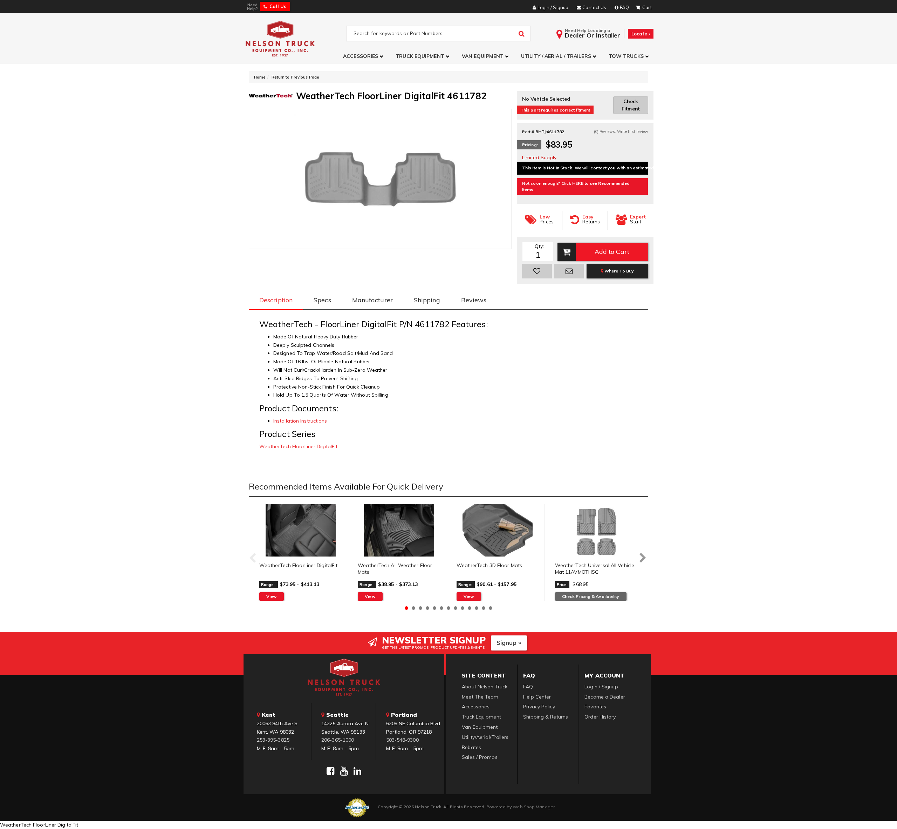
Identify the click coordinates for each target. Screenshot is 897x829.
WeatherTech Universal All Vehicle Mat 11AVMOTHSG (594, 568)
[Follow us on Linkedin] (357, 771)
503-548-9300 (402, 740)
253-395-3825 (273, 740)
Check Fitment (631, 105)
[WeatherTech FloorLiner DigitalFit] (300, 530)
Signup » (509, 642)
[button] (364, 56)
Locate (640, 33)
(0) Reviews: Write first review (621, 131)
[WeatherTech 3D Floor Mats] (498, 530)
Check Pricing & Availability (590, 596)
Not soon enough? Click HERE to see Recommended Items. (576, 186)
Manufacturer (372, 300)
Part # (528, 131)
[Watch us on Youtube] (344, 771)
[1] (537, 271)
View (271, 596)
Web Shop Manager (534, 806)
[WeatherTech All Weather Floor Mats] (399, 530)
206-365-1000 (337, 740)
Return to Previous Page (295, 77)
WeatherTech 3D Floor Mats (489, 565)
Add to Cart (612, 252)
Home (260, 77)
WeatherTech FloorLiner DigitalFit (298, 446)
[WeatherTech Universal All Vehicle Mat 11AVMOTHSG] (596, 530)
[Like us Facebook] (330, 771)
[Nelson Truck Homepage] (295, 38)
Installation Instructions (300, 421)
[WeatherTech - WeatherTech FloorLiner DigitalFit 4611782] (271, 95)
